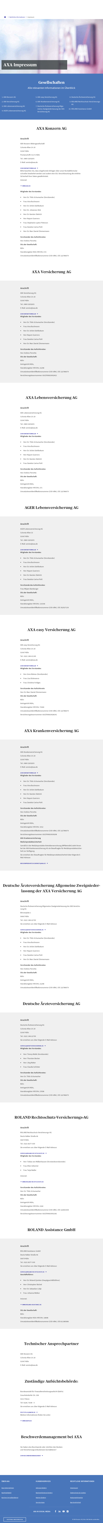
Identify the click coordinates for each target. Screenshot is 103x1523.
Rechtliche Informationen (17, 17)
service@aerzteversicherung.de (32, 930)
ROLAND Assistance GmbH (81, 109)
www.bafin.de (27, 1421)
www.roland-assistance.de (31, 1305)
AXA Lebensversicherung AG (14, 106)
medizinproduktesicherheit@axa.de (33, 863)
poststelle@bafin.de (27, 1412)
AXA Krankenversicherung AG (48, 101)
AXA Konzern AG (10, 97)
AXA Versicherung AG (11, 101)
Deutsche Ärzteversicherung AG (83, 97)
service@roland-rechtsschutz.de (32, 1153)
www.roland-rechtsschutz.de (33, 1182)
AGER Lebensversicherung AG (15, 111)
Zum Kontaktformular (28, 168)
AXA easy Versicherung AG (47, 97)
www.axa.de (26, 186)
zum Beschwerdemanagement (30, 1456)
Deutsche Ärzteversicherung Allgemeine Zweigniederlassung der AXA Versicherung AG (50, 109)
